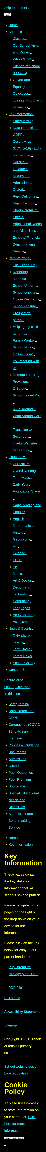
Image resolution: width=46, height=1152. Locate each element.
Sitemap (10, 1025)
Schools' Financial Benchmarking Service (22, 820)
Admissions (17, 759)
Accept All (8, 1138)
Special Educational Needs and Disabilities (24, 800)
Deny (14, 1138)
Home (13, 838)
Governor (22, 687)
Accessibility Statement (22, 1012)
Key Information (21, 845)
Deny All (20, 1138)
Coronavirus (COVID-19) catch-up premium (25, 731)
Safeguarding (19, 704)
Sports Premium (21, 786)
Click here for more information (20, 1123)
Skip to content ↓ (17, 8)
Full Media (12, 998)
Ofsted (9, 687)
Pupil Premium (20, 779)
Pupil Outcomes (21, 773)
